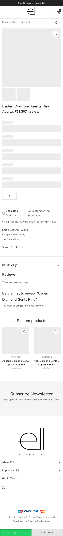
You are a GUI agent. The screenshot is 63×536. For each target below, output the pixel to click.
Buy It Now (47, 532)
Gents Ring (26, 22)
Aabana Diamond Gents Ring (18, 361)
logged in (21, 305)
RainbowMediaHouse (39, 521)
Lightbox (55, 34)
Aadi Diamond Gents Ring (48, 361)
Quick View (24, 331)
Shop (14, 22)
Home (5, 22)
